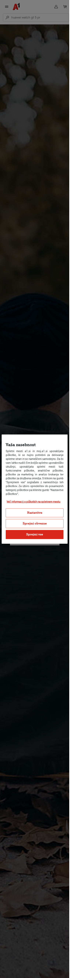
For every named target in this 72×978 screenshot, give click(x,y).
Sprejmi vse (34, 534)
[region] (34, 489)
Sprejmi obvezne (35, 523)
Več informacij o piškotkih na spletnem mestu (33, 501)
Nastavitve (34, 512)
